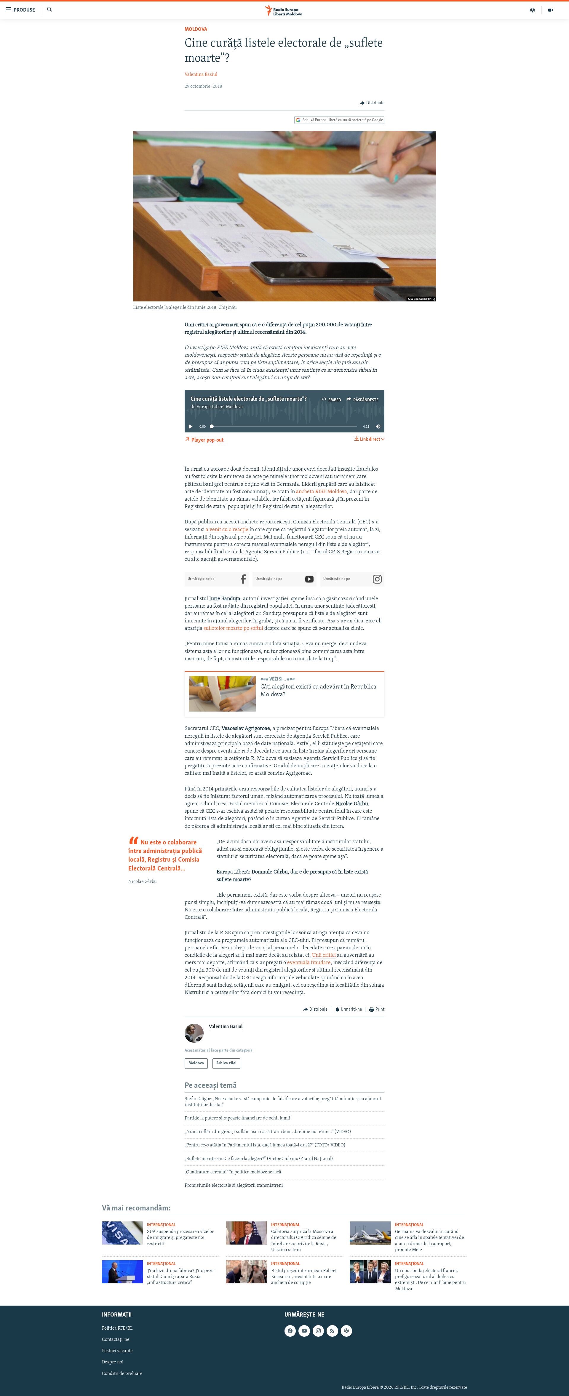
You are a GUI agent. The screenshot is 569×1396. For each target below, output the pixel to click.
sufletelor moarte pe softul (233, 628)
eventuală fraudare (309, 963)
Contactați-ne (116, 1339)
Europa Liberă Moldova (219, 407)
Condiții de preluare (122, 1373)
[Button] (372, 103)
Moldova (196, 29)
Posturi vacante (117, 1351)
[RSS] (332, 1330)
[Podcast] (533, 10)
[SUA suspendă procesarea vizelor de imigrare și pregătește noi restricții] (122, 1233)
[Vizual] (551, 10)
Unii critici (324, 955)
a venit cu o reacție (227, 530)
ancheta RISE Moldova (321, 492)
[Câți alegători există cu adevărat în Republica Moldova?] (222, 694)
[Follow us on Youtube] (304, 1330)
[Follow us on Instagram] (318, 1330)
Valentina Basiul (201, 74)
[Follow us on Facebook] (290, 1330)
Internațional (161, 1225)
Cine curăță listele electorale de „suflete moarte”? (249, 399)
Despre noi (113, 1362)
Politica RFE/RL (117, 1328)
